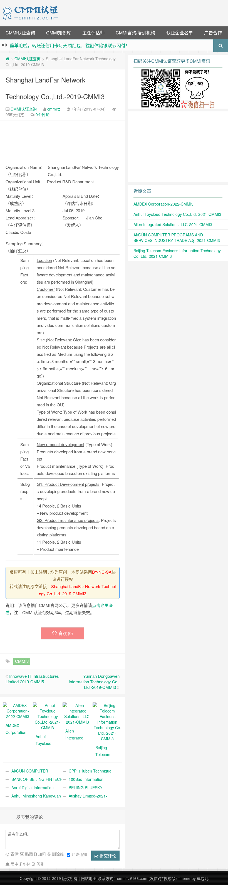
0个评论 (42, 114)
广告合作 (213, 32)
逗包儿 (203, 878)
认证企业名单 (179, 32)
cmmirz (53, 109)
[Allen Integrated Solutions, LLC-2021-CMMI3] (78, 713)
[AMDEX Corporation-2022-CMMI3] (18, 710)
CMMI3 (22, 661)
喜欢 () (65, 633)
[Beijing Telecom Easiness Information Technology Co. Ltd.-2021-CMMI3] (108, 721)
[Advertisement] (144, 12)
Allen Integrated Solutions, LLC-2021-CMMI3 (172, 224)
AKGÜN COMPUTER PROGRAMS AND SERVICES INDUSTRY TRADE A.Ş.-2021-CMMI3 (176, 237)
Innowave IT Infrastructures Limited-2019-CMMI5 (32, 678)
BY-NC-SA (101, 572)
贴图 (28, 854)
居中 (13, 864)
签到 (40, 864)
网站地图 (88, 878)
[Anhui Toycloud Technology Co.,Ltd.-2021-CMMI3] (48, 716)
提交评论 (107, 856)
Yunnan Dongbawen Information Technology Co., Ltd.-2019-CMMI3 (94, 681)
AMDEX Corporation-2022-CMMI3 (163, 204)
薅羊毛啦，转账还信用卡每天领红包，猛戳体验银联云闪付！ (70, 45)
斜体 (26, 864)
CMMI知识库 (58, 32)
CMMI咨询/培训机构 (135, 32)
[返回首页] (7, 58)
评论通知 (79, 854)
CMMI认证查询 (20, 32)
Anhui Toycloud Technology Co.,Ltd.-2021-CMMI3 (177, 214)
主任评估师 (93, 32)
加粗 (41, 854)
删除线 (57, 854)
